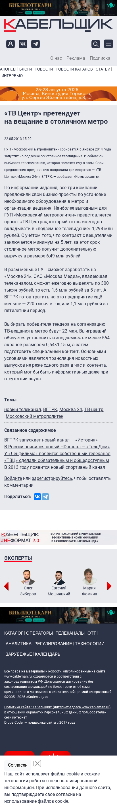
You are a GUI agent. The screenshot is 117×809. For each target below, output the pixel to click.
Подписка (100, 58)
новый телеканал (22, 409)
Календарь (47, 654)
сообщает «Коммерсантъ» (78, 177)
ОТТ (91, 633)
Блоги (25, 69)
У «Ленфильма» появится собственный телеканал (57, 453)
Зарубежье (19, 654)
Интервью (12, 76)
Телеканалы (70, 633)
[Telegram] (45, 496)
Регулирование (53, 643)
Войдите (13, 478)
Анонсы (8, 69)
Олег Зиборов (28, 591)
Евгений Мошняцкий (59, 591)
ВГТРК (50, 409)
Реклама (75, 58)
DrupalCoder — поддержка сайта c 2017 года (40, 723)
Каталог (13, 633)
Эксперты (18, 558)
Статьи (103, 69)
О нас (56, 58)
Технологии (90, 643)
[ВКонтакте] (37, 496)
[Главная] (58, 25)
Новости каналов (74, 69)
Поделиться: (17, 496)
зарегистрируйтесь (52, 478)
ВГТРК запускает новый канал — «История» (51, 440)
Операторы (39, 633)
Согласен (18, 765)
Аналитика (19, 643)
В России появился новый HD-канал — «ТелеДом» (57, 446)
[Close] (37, 763)
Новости (44, 69)
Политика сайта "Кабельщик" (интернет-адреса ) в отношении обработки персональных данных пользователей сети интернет (57, 712)
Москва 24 (70, 409)
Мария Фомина (89, 591)
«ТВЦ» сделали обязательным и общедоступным (56, 460)
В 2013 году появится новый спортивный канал (54, 467)
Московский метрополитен (34, 416)
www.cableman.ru (18, 676)
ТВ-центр (93, 409)
